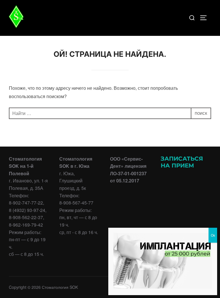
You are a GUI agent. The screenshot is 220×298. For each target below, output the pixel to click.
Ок (213, 235)
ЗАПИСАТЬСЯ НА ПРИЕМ (182, 162)
